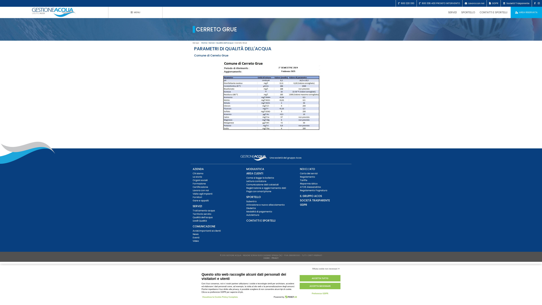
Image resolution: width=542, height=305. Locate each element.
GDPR (303, 205)
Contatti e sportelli (493, 12)
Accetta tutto (320, 278)
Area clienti (254, 173)
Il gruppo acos (311, 196)
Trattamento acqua (204, 210)
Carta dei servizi (309, 173)
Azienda (198, 169)
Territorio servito (202, 214)
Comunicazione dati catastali (262, 184)
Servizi (452, 12)
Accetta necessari (320, 286)
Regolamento (307, 176)
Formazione (199, 183)
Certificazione (200, 187)
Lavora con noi (201, 190)
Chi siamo (198, 173)
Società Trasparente (315, 200)
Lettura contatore (256, 181)
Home (204, 43)
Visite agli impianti (202, 193)
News (196, 234)
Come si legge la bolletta (260, 177)
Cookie (267, 258)
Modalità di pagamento (259, 211)
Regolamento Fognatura (313, 190)
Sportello (468, 12)
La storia (197, 176)
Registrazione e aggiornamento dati (266, 188)
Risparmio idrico (309, 183)
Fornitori (197, 197)
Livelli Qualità (200, 220)
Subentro (251, 201)
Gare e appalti (201, 200)
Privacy (275, 258)
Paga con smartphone (258, 191)
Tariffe (303, 180)
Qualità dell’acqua (224, 43)
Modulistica (255, 169)
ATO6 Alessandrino (310, 187)
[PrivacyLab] (290, 297)
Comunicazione (204, 226)
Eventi (196, 237)
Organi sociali (200, 180)
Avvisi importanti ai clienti (207, 230)
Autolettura (252, 215)
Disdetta (251, 208)
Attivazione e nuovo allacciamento (265, 204)
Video (196, 241)
